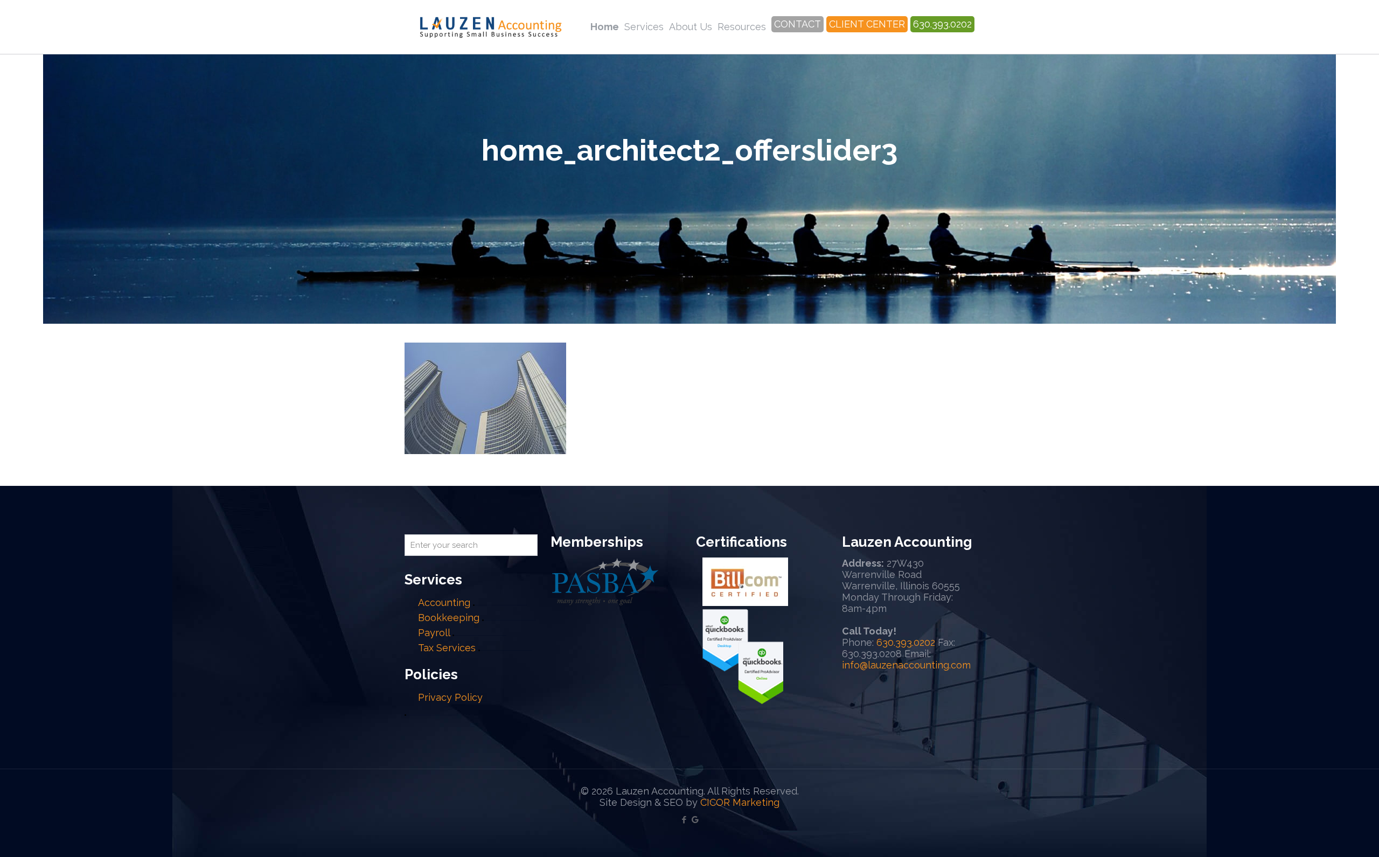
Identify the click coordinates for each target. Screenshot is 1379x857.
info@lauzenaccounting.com (906, 665)
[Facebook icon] (684, 820)
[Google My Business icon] (695, 820)
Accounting (444, 602)
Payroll (434, 632)
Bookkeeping (448, 617)
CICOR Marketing (739, 802)
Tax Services (448, 647)
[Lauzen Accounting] (490, 27)
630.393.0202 (905, 642)
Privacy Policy (450, 697)
